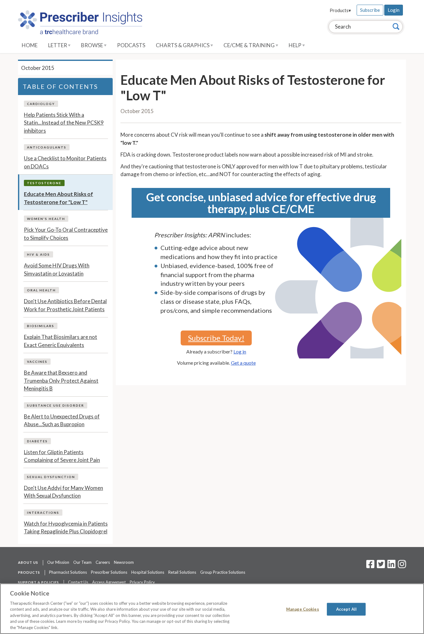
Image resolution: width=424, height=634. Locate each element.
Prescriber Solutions (109, 572)
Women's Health (46, 219)
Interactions (43, 512)
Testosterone (44, 183)
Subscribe (370, 10)
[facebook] (370, 565)
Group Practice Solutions (222, 572)
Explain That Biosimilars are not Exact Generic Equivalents (60, 341)
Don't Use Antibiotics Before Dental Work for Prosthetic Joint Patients (65, 305)
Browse (92, 45)
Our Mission (58, 562)
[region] (212, 608)
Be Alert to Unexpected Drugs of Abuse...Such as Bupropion (62, 420)
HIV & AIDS (38, 254)
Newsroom (124, 562)
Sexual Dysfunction (51, 477)
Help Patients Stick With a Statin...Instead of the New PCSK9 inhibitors (64, 123)
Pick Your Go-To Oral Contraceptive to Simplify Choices (66, 233)
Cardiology (41, 104)
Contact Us (78, 582)
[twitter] (380, 565)
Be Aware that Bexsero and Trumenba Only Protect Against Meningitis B (61, 380)
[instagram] (402, 565)
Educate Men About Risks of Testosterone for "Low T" (58, 198)
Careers (103, 562)
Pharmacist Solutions (68, 572)
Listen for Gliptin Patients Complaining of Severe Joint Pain (62, 456)
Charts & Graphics (183, 45)
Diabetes (37, 441)
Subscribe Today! (216, 337)
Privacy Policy (142, 582)
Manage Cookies (302, 608)
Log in (239, 351)
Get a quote (243, 363)
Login (393, 10)
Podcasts (131, 45)
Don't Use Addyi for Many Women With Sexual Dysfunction (63, 492)
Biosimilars (40, 326)
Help (295, 45)
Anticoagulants (46, 147)
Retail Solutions (182, 572)
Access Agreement (109, 582)
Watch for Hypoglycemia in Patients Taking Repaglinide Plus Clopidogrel (66, 527)
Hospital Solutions (147, 572)
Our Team (82, 562)
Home (30, 45)
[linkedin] (391, 565)
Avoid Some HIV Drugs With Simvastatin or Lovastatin (56, 269)
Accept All (346, 608)
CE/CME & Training (249, 45)
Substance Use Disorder (55, 405)
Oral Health (41, 290)
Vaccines (37, 361)
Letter (58, 45)
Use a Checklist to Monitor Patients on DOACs (65, 162)
